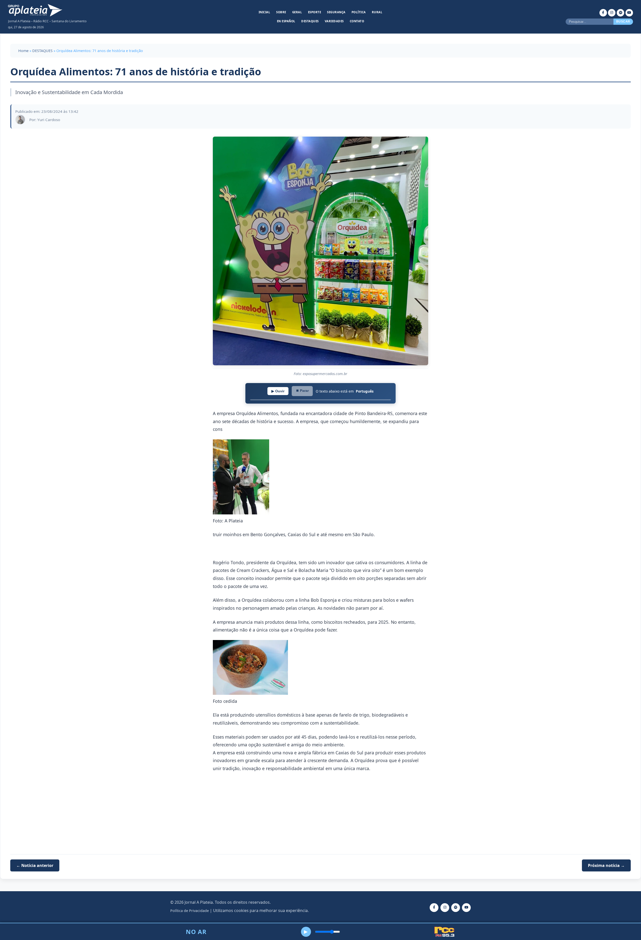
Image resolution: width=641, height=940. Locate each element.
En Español (286, 21)
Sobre (281, 12)
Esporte (314, 12)
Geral (297, 12)
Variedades (334, 21)
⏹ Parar (302, 391)
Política (359, 12)
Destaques (310, 21)
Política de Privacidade (189, 910)
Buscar (623, 21)
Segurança (336, 12)
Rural (377, 12)
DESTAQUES (42, 50)
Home (23, 50)
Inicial (264, 12)
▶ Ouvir (277, 391)
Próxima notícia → (606, 865)
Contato (357, 21)
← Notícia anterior (34, 865)
